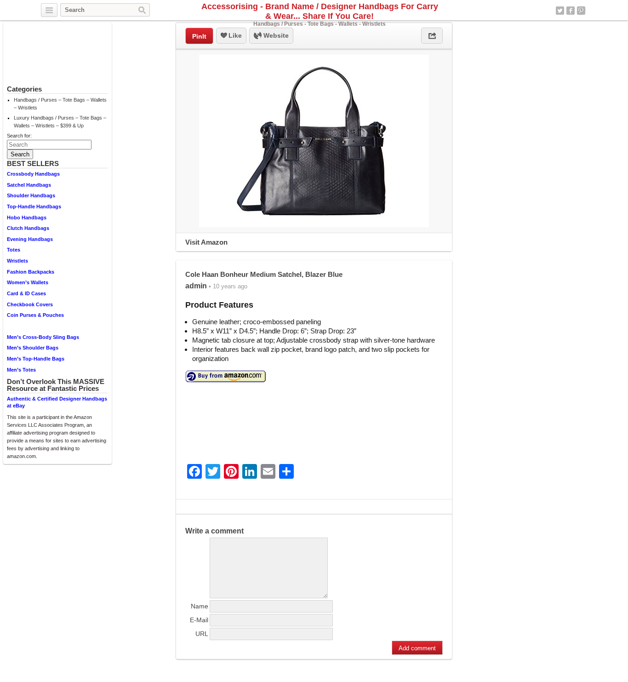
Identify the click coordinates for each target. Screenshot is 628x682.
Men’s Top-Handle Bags (35, 358)
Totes (13, 249)
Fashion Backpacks (30, 272)
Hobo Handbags (26, 217)
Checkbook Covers (30, 304)
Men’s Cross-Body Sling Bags (43, 337)
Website (275, 35)
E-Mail (199, 620)
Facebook (570, 10)
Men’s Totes (21, 370)
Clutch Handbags (28, 228)
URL (201, 633)
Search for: (19, 135)
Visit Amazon (206, 242)
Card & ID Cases (26, 293)
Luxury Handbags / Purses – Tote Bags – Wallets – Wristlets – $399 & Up (60, 121)
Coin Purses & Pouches (35, 315)
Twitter (560, 10)
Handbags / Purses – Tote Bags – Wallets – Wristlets (60, 103)
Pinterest (581, 10)
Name (199, 606)
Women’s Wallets (27, 282)
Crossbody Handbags (33, 174)
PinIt (199, 36)
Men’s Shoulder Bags (32, 347)
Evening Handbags (30, 239)
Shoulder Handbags (31, 195)
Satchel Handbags (29, 185)
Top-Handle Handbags (34, 206)
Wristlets (17, 261)
